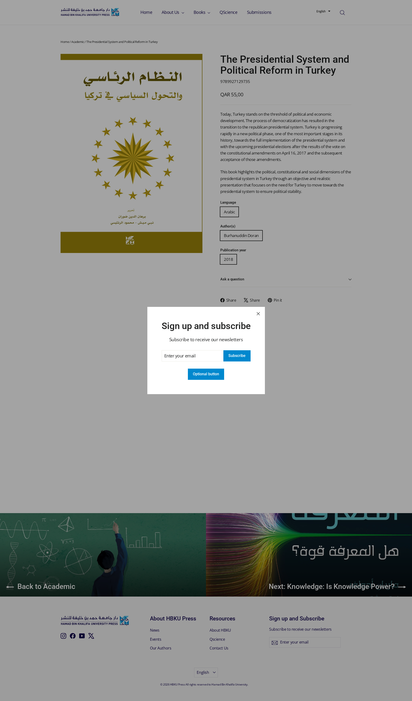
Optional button (206, 374)
